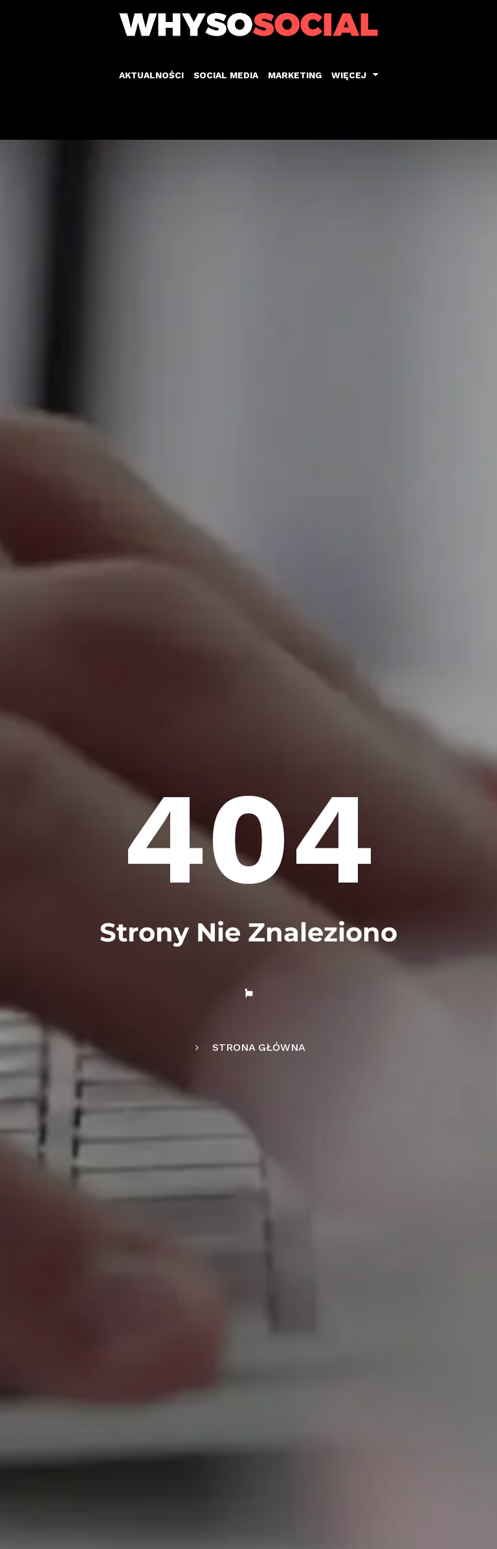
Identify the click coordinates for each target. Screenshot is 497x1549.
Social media (225, 75)
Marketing (295, 75)
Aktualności (151, 75)
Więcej (348, 75)
